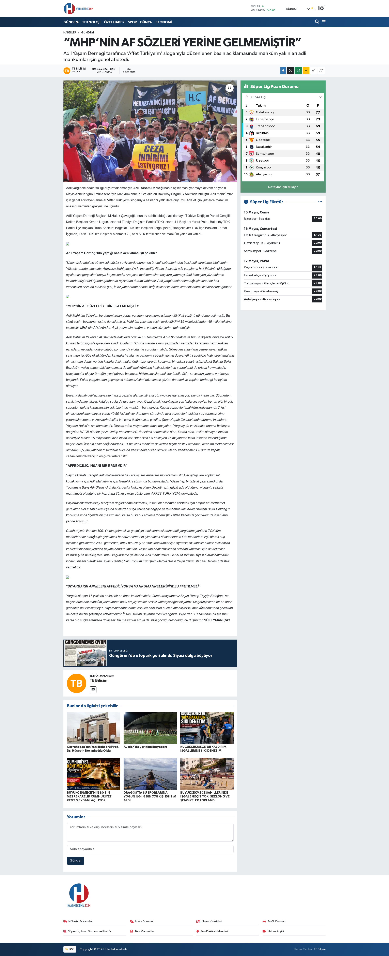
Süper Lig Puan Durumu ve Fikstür (89, 931)
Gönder (76, 860)
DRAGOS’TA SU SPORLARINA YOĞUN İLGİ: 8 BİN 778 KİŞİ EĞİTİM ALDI (150, 796)
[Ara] (317, 22)
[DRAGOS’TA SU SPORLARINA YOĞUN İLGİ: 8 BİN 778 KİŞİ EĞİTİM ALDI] (150, 774)
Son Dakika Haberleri (214, 931)
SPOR (132, 22)
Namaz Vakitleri (212, 921)
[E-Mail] (93, 689)
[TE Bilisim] (76, 683)
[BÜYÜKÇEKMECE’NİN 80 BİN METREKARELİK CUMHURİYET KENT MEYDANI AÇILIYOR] (93, 774)
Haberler (69, 32)
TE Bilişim (320, 949)
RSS (71, 949)
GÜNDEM (71, 22)
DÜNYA (146, 22)
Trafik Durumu (276, 921)
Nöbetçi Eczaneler (80, 921)
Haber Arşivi (276, 931)
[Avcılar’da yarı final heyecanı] (150, 728)
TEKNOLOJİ (91, 22)
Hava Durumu (144, 921)
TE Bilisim (98, 680)
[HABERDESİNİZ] (78, 8)
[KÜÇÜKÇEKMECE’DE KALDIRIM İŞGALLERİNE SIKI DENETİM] (207, 728)
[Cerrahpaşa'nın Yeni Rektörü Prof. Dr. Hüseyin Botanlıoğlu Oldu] (93, 728)
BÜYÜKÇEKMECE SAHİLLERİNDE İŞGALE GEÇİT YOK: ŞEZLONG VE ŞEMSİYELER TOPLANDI (205, 796)
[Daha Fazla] (306, 70)
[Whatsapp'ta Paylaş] (298, 70)
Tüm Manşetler (144, 931)
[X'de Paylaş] (290, 70)
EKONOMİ (163, 22)
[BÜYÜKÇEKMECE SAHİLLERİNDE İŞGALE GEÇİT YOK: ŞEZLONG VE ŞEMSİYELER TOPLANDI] (207, 774)
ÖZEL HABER (114, 22)
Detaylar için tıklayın (283, 187)
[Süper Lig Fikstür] (320, 202)
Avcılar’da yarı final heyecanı (145, 746)
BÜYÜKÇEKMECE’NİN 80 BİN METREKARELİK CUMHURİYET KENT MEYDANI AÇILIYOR (89, 796)
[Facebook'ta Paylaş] (283, 70)
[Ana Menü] (323, 22)
